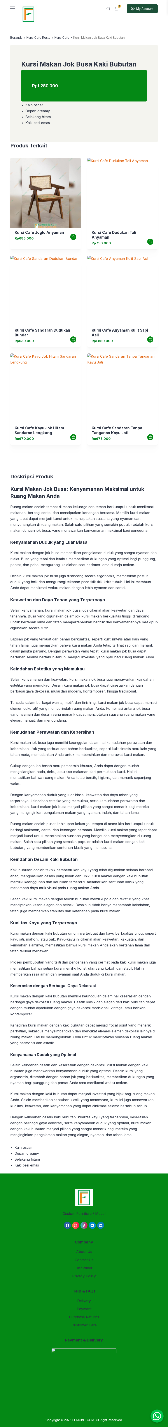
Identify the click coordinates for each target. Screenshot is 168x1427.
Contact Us (84, 1260)
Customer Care (84, 1325)
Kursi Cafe (61, 37)
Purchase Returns (84, 1317)
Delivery (84, 1301)
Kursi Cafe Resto (38, 37)
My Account (144, 8)
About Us (84, 1251)
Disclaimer (84, 1268)
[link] (45, 193)
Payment (84, 1309)
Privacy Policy (84, 1276)
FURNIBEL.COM (83, 1420)
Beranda (16, 37)
